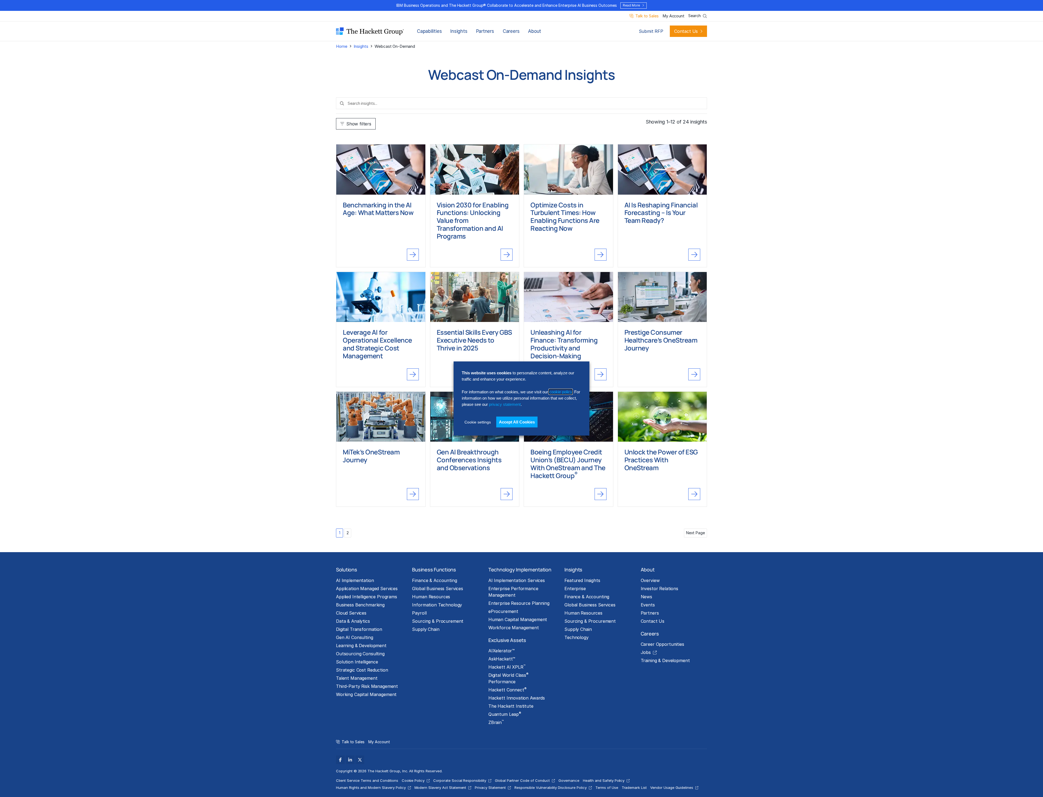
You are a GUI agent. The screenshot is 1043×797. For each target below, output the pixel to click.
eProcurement (503, 611)
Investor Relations (659, 588)
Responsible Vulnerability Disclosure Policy (550, 787)
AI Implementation (355, 580)
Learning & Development (361, 645)
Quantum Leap (504, 714)
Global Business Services (437, 588)
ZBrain (496, 722)
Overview (650, 580)
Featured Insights (582, 580)
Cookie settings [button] (477, 422)
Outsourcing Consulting (360, 653)
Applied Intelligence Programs (366, 596)
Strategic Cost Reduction (362, 670)
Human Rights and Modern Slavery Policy (371, 787)
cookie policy (560, 391)
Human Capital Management (517, 619)
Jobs (646, 652)
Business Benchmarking (360, 605)
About (534, 31)
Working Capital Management (366, 694)
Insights (458, 31)
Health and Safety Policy (603, 780)
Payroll (419, 613)
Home (341, 46)
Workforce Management (513, 627)
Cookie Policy (413, 780)
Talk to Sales (646, 16)
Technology (576, 637)
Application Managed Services (367, 588)
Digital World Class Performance (508, 678)
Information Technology (437, 605)
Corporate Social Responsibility (459, 780)
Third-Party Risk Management (367, 686)
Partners (485, 31)
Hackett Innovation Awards (516, 698)
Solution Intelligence (357, 662)
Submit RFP (651, 31)
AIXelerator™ (501, 650)
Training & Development (665, 660)
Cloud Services (351, 613)
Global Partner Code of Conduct (522, 780)
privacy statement (505, 404)
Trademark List (634, 787)
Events (648, 605)
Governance (569, 780)
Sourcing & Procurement (437, 621)
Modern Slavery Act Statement (440, 787)
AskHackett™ (501, 659)
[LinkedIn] (350, 759)
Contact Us (686, 31)
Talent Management (357, 678)
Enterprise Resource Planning (518, 603)
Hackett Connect (507, 689)
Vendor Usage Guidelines (671, 787)
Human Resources (431, 596)
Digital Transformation (359, 629)
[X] (360, 759)
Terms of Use (606, 787)
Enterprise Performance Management (513, 592)
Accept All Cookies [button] (517, 421)
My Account (673, 16)
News (646, 596)
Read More (631, 5)
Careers (511, 31)
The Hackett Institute (510, 706)
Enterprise (575, 588)
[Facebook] (340, 759)
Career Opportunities (662, 644)
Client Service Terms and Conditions (367, 780)
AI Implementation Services (516, 580)
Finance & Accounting (434, 580)
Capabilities (429, 31)
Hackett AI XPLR (506, 667)
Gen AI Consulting (354, 637)
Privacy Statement (490, 787)
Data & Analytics (353, 621)
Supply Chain (425, 629)
